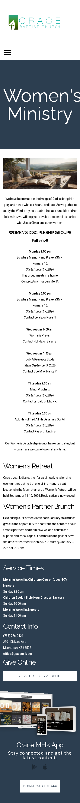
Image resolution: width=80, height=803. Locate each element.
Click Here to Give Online (40, 676)
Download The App (40, 786)
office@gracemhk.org (17, 653)
